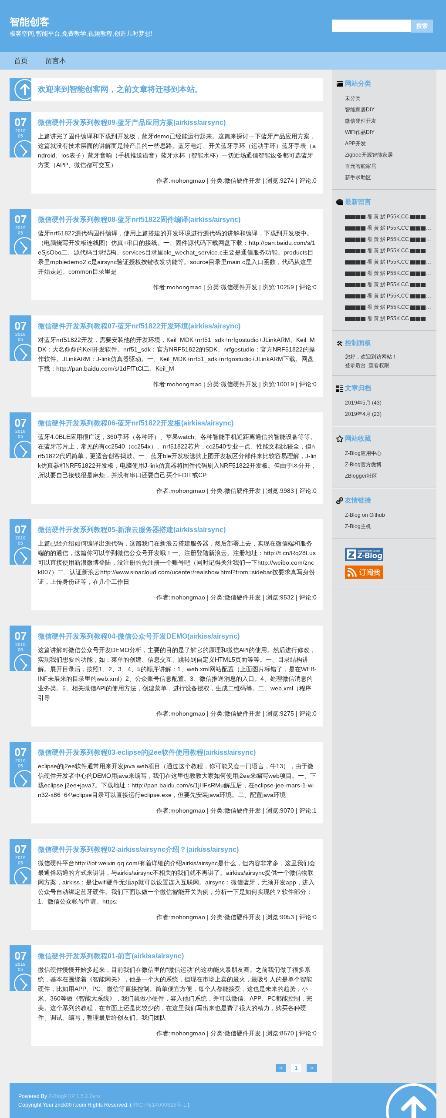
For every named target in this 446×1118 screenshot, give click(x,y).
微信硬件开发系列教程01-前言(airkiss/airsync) (111, 956)
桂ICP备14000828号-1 (160, 1105)
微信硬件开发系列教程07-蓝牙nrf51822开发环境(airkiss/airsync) (139, 326)
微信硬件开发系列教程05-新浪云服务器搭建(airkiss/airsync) (132, 529)
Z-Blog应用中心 (363, 453)
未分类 (353, 98)
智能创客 (30, 21)
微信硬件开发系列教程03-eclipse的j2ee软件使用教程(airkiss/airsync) (147, 752)
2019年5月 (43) (363, 403)
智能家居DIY (360, 110)
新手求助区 (358, 177)
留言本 (55, 60)
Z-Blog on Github (365, 515)
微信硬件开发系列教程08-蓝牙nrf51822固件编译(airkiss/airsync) (139, 219)
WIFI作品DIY (360, 132)
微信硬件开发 (360, 121)
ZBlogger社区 (361, 476)
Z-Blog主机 (358, 526)
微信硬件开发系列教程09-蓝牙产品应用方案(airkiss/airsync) (132, 122)
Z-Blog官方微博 (363, 465)
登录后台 (355, 365)
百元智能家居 (360, 166)
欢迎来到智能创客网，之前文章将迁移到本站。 (120, 89)
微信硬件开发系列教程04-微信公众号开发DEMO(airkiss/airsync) (139, 636)
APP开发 (355, 144)
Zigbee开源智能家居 (369, 155)
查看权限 (378, 365)
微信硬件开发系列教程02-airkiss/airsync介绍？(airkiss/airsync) (138, 849)
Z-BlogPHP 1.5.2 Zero (74, 1096)
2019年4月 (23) (363, 414)
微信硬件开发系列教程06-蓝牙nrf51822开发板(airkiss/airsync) (135, 423)
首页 (21, 60)
